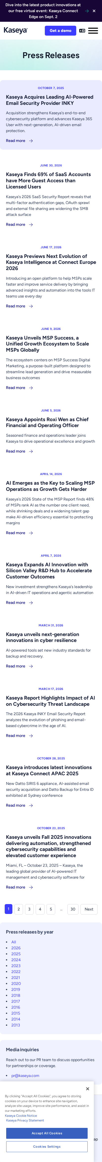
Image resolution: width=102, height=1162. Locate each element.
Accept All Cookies (47, 1133)
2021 (15, 977)
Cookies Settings (47, 1146)
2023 (16, 965)
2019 (15, 989)
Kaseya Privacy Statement (25, 1120)
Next (89, 909)
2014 (15, 1019)
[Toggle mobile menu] (93, 31)
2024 (16, 959)
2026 (16, 948)
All (13, 942)
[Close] (87, 1088)
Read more (15, 140)
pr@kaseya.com (25, 1075)
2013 (15, 1025)
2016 (15, 1007)
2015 (15, 1013)
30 (73, 909)
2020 (16, 983)
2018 (15, 995)
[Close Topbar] (94, 11)
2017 (15, 1001)
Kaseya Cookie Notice (21, 1115)
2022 (16, 971)
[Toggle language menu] (82, 31)
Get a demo (60, 30)
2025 (16, 954)
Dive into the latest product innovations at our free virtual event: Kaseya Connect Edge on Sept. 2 (43, 10)
